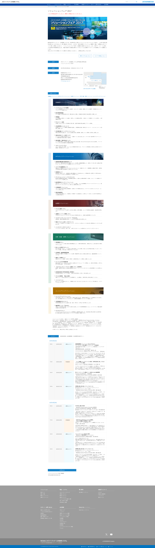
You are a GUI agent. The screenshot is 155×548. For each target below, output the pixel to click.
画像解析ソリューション (52, 96)
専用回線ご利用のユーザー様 (46, 518)
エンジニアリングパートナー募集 (66, 526)
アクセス (61, 528)
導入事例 (76, 4)
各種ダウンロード (86, 4)
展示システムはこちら (85, 55)
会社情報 (106, 4)
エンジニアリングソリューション (99, 96)
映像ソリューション (44, 495)
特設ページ (43, 492)
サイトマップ (111, 546)
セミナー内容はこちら (100, 55)
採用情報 (61, 524)
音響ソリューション (44, 497)
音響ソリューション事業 (64, 513)
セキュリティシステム (64, 492)
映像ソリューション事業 (64, 515)
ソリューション (58, 4)
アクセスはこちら (65, 81)
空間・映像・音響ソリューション (86, 96)
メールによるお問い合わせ (46, 511)
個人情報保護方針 (91, 546)
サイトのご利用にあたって (101, 546)
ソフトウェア (101, 495)
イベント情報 (54, 6)
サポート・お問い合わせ (96, 4)
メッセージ (62, 511)
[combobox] (130, 2)
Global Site (84, 546)
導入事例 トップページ (83, 492)
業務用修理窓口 (44, 515)
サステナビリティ (63, 521)
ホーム (48, 4)
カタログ (100, 492)
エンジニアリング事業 (64, 516)
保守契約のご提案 (63, 502)
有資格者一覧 (62, 523)
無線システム (62, 497)
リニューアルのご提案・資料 (65, 498)
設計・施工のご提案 (64, 500)
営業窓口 (42, 513)
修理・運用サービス (44, 516)
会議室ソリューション (75, 96)
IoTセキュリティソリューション (64, 96)
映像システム (62, 495)
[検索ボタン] (137, 2)
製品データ (100, 497)
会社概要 (61, 518)
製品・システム (67, 4)
